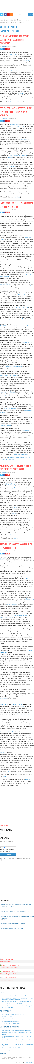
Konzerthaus (25, 342)
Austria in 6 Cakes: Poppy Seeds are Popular (13, 923)
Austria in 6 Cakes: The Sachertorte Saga (12, 928)
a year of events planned (15, 319)
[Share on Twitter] (1, 49)
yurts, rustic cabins (26, 286)
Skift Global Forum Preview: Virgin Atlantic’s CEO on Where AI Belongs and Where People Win (17, 998)
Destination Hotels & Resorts (15, 102)
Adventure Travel (4, 22)
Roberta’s (3, 753)
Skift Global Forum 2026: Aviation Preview (13, 1014)
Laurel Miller (5, 46)
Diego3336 (11, 459)
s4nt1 (29, 457)
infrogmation (3, 459)
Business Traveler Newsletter (7, 849)
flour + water (4, 704)
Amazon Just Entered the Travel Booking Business (15, 1048)
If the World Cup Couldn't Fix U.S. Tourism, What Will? (16, 1040)
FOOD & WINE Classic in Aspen (18, 156)
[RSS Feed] (11, 14)
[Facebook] (5, 14)
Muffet (4, 776)
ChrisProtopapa (22, 457)
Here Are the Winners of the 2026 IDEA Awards (14, 1004)
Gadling (17, 5)
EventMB (3, 1054)
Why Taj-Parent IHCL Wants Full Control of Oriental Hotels (17, 1001)
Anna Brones (5, 209)
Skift (2, 992)
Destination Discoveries (18, 71)
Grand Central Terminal (21, 307)
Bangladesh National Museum (9, 375)
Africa (11, 20)
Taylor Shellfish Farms (10, 484)
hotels (26, 579)
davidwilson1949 (13, 457)
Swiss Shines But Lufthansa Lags (10, 1021)
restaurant (3, 699)
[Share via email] (8, 49)
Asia (1, 20)
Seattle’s (2, 559)
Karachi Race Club (5, 425)
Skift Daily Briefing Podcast (10, 1027)
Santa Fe (20, 93)
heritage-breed (11, 166)
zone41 (16, 538)
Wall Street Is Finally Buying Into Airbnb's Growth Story (16, 1030)
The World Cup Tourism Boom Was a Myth (13, 1050)
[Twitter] (1, 14)
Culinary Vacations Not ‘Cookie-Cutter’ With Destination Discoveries (15, 40)
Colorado (10, 157)
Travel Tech (22, 22)
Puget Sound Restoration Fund (20, 488)
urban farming (29, 599)
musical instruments (9, 396)
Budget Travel (14, 22)
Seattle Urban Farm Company (18, 615)
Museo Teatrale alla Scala (7, 392)
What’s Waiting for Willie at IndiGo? (11, 1023)
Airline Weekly (5, 1011)
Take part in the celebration (13, 366)
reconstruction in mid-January (20, 454)
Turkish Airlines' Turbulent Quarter (11, 1017)
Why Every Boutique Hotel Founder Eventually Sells (15, 911)
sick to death (21, 126)
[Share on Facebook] (4, 49)
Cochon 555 (24, 139)
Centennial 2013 (5, 284)
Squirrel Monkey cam (10, 408)
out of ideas (17, 197)
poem (15, 507)
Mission (22, 706)
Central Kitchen (17, 704)
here (24, 192)
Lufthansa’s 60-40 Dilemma (9, 1019)
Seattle (14, 513)
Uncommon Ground (6, 732)
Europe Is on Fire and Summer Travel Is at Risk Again (16, 1042)
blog (9, 771)
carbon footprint (12, 605)
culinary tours (13, 54)
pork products (14, 124)
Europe (6, 20)
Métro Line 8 (21, 295)
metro (2, 222)
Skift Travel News (4, 851)
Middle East (17, 20)
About (26, 1062)
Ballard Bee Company (6, 617)
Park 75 (27, 779)
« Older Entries (4, 825)
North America (26, 20)
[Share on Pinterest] (6, 49)
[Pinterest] (8, 14)
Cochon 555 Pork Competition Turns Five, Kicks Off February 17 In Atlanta (16, 112)
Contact (31, 1062)
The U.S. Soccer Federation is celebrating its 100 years (16, 326)
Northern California (23, 714)
